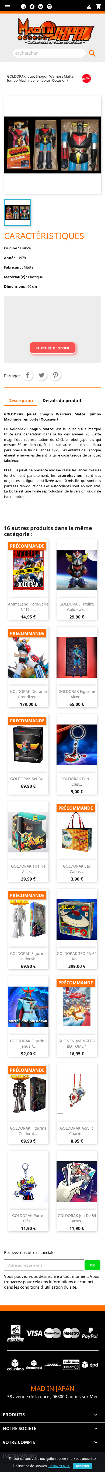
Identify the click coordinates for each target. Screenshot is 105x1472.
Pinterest (55, 375)
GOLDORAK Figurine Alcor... (76, 694)
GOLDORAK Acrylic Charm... (76, 1131)
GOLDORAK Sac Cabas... (77, 869)
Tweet (41, 375)
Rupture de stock (52, 348)
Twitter (32, 8)
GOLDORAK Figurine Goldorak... (28, 956)
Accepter (82, 1466)
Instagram (49, 8)
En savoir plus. (59, 1466)
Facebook (23, 8)
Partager (27, 375)
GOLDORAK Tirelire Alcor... (28, 869)
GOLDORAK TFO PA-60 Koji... (77, 956)
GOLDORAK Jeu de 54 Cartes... (77, 1218)
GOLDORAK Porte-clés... (77, 781)
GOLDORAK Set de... (28, 778)
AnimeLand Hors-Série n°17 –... (28, 606)
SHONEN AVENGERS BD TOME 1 (77, 1043)
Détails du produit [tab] (62, 400)
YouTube (40, 8)
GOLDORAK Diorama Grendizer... (28, 694)
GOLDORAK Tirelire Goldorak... (77, 606)
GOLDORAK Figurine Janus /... (28, 1043)
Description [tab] (20, 400)
